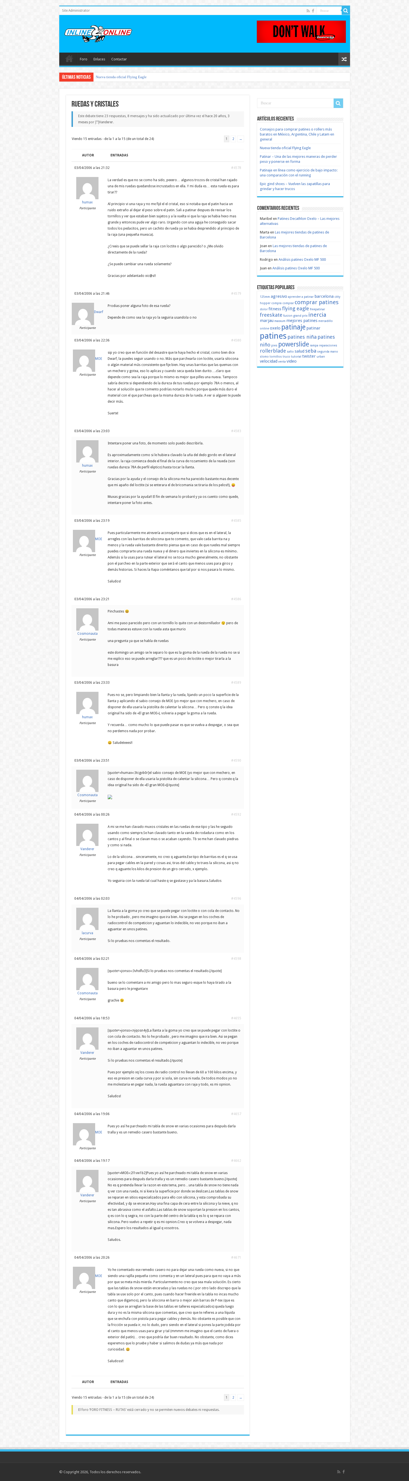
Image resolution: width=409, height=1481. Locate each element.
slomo (264, 356)
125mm (265, 297)
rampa (314, 345)
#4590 (236, 760)
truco (286, 356)
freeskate (271, 315)
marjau (267, 320)
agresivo (279, 296)
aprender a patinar (301, 297)
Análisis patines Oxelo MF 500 (302, 259)
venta (282, 361)
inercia (317, 314)
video (292, 361)
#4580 (236, 340)
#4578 (236, 168)
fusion (287, 316)
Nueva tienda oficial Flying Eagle (121, 77)
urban (321, 356)
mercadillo (325, 321)
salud (299, 351)
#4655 (236, 1018)
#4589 (236, 683)
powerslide (293, 344)
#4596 (236, 899)
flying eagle (295, 308)
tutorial (296, 356)
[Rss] (308, 11)
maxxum (279, 321)
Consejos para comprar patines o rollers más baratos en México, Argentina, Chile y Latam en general (297, 134)
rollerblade (273, 351)
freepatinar (317, 309)
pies (274, 345)
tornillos (276, 356)
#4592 (236, 814)
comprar (288, 303)
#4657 (236, 1114)
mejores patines (301, 320)
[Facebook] (313, 11)
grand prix (300, 316)
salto (290, 351)
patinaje (293, 327)
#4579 (236, 294)
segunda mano (327, 351)
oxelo (275, 328)
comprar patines (317, 302)
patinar (313, 328)
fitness (274, 308)
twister (309, 356)
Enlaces (99, 59)
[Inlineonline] (98, 33)
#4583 (236, 431)
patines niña (302, 337)
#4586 (236, 599)
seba (310, 351)
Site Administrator (76, 11)
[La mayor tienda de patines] (301, 31)
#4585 (236, 521)
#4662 (236, 1161)
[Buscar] (346, 10)
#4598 (236, 959)
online (264, 328)
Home (69, 58)
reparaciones (328, 345)
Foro (83, 59)
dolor (264, 309)
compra (276, 303)
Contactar (119, 59)
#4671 (236, 1257)
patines (273, 336)
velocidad (268, 361)
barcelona (324, 296)
